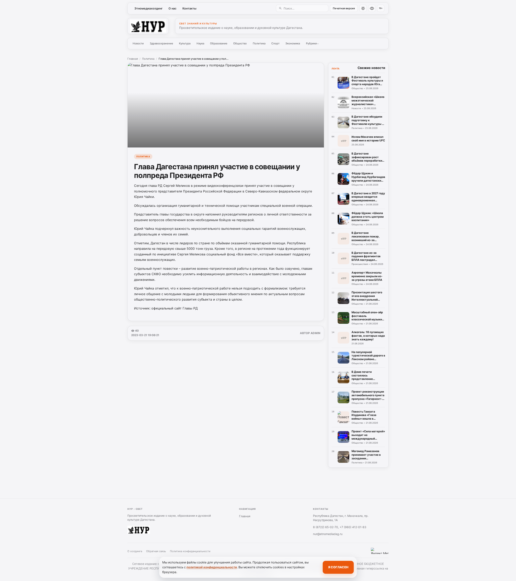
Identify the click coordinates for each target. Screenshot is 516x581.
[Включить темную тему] (363, 8)
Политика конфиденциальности (190, 551)
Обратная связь (156, 551)
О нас (172, 8)
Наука (200, 43)
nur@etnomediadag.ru (327, 534)
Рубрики (312, 43)
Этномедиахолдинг (148, 8)
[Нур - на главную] (148, 26)
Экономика (292, 43)
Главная (132, 58)
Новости (138, 43)
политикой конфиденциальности (211, 567)
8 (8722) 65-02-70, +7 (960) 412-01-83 (339, 527)
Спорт (275, 43)
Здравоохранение (161, 43)
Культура (184, 43)
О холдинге (134, 551)
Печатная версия (344, 8)
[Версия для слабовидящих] (372, 8)
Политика (259, 43)
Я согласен (338, 567)
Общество (240, 43)
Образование (218, 43)
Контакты (189, 8)
